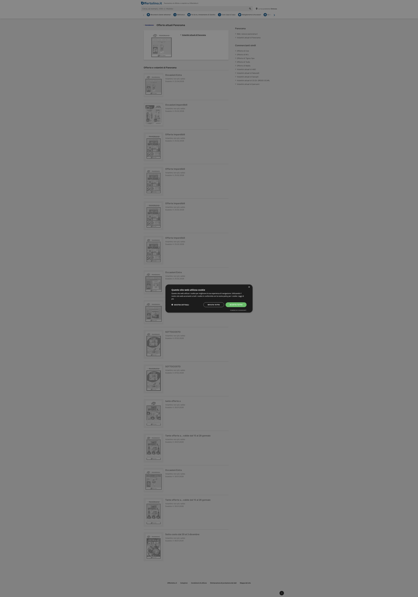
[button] (180, 304)
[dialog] (209, 298)
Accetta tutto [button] (236, 305)
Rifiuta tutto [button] (214, 305)
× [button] (249, 287)
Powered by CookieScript (238, 310)
